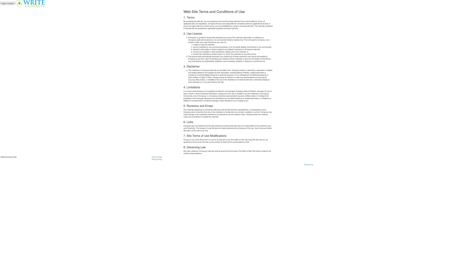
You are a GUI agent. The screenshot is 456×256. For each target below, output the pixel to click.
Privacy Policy (157, 159)
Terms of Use (157, 157)
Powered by (309, 164)
